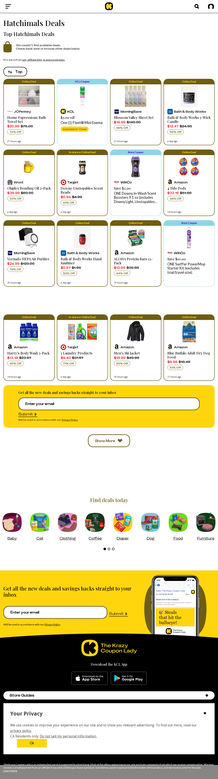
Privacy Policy (70, 419)
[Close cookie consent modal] (205, 713)
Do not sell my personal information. (68, 736)
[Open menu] (18, 6)
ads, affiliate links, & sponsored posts (43, 59)
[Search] (196, 6)
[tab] (104, 549)
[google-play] (128, 678)
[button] (29, 112)
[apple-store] (89, 678)
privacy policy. (21, 730)
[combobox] (15, 71)
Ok (32, 743)
